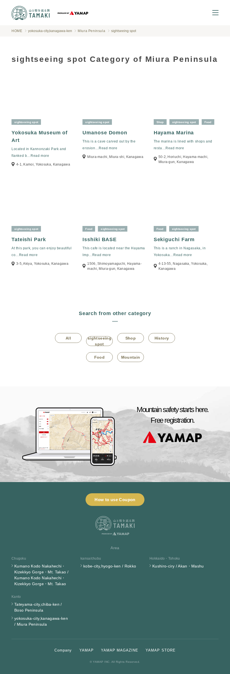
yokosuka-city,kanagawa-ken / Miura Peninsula (41, 621)
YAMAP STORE (160, 650)
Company (63, 650)
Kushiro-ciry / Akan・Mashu (178, 566)
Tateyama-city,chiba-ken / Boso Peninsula (38, 607)
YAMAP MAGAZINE (120, 650)
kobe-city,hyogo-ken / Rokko (109, 566)
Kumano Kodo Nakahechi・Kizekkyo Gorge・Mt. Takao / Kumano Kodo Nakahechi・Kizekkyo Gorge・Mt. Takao (41, 575)
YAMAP (86, 650)
